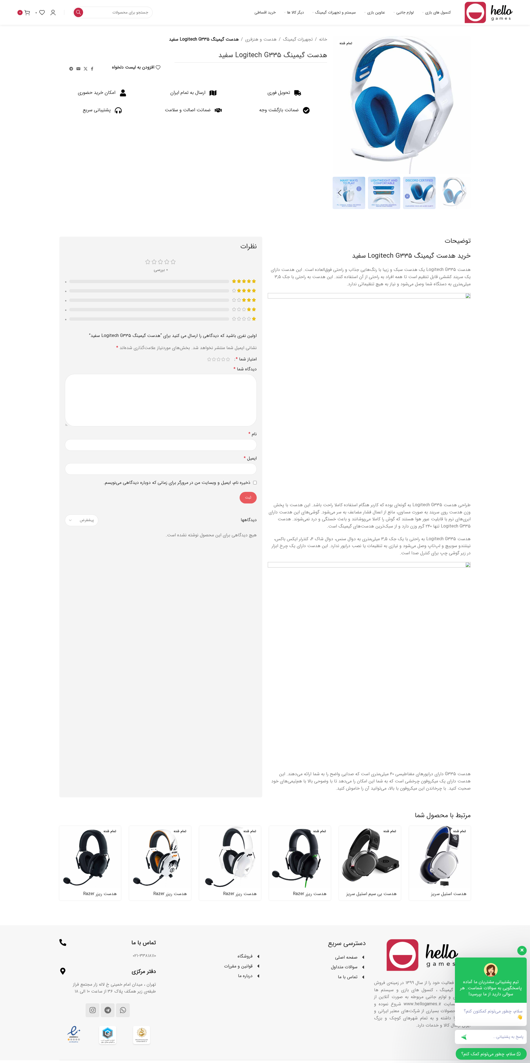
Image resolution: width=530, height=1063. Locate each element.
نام (252, 434)
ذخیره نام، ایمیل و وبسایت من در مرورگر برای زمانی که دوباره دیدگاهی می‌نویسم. (177, 482)
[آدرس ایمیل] (78, 69)
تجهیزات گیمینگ (298, 39)
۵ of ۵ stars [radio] (209, 359)
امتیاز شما (246, 359)
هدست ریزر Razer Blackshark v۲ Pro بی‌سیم (92, 896)
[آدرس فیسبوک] (92, 69)
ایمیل (250, 458)
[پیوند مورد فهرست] (212, 956)
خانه (323, 39)
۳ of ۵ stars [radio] (218, 359)
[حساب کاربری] (53, 12)
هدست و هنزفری (261, 39)
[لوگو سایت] (489, 12)
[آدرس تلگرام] (71, 69)
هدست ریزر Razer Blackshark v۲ (310, 896)
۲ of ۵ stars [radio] (223, 359)
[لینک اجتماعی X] (85, 69)
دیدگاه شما (245, 369)
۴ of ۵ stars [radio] (213, 359)
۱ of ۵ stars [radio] (228, 359)
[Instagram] (92, 1010)
